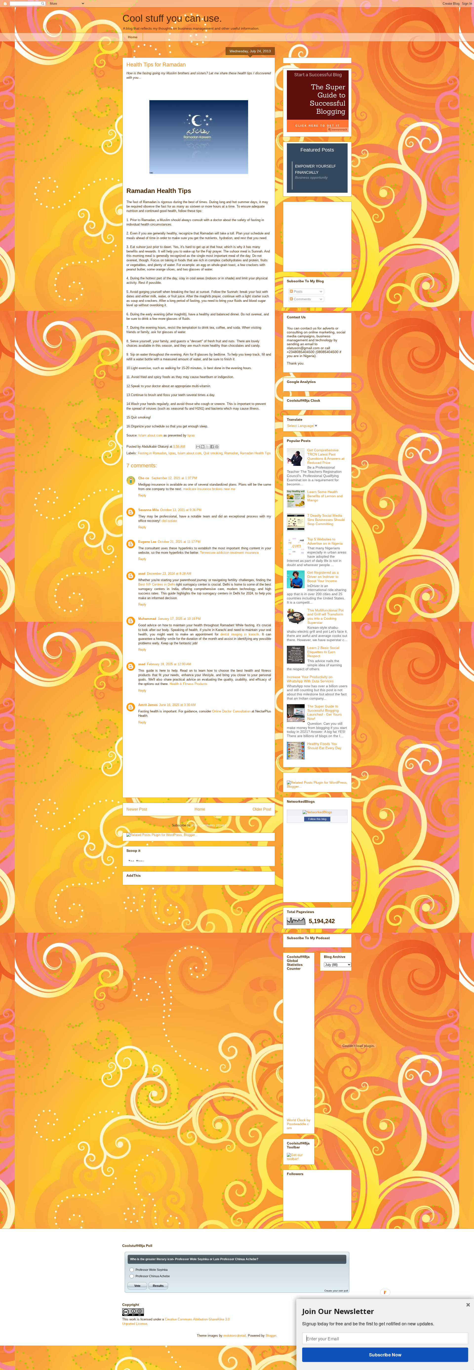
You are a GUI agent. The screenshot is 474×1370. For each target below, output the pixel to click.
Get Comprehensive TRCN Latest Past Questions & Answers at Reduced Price (325, 456)
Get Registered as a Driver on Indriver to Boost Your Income (323, 577)
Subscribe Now (385, 1354)
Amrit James (148, 705)
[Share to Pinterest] (216, 446)
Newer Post (136, 809)
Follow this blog (317, 819)
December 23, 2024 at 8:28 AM (169, 573)
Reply (142, 495)
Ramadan (231, 453)
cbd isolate (169, 521)
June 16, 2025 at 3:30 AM (177, 705)
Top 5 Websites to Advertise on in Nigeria (325, 541)
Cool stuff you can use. (172, 18)
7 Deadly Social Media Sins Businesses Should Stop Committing (326, 520)
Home (133, 37)
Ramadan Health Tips (255, 453)
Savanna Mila (148, 510)
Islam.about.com (150, 435)
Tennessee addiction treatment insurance (229, 552)
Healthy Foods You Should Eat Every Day (324, 746)
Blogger (271, 1335)
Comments (302, 299)
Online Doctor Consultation (231, 711)
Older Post (262, 809)
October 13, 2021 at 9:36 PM (180, 510)
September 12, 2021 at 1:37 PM (174, 478)
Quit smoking (212, 453)
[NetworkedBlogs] (317, 812)
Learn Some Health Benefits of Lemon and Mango (325, 496)
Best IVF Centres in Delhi (156, 584)
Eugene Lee (147, 542)
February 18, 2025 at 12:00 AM (169, 664)
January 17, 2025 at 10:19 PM (179, 619)
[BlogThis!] (202, 446)
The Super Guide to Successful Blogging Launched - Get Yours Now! (324, 712)
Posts (297, 291)
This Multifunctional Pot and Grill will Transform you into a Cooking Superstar (325, 616)
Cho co (144, 478)
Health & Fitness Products (188, 684)
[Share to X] (207, 446)
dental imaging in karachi (239, 634)
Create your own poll (336, 1290)
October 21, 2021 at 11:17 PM (179, 542)
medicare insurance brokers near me (209, 489)
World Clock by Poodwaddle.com (298, 1124)
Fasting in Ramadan (152, 453)
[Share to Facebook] (212, 446)
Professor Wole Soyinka (152, 1270)
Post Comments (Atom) (209, 825)
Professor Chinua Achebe (153, 1276)
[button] (385, 1311)
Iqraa (191, 435)
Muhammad (147, 619)
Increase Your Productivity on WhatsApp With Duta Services (310, 679)
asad (141, 573)
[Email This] (198, 446)
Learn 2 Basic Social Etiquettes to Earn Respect (323, 652)
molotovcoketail (234, 1335)
